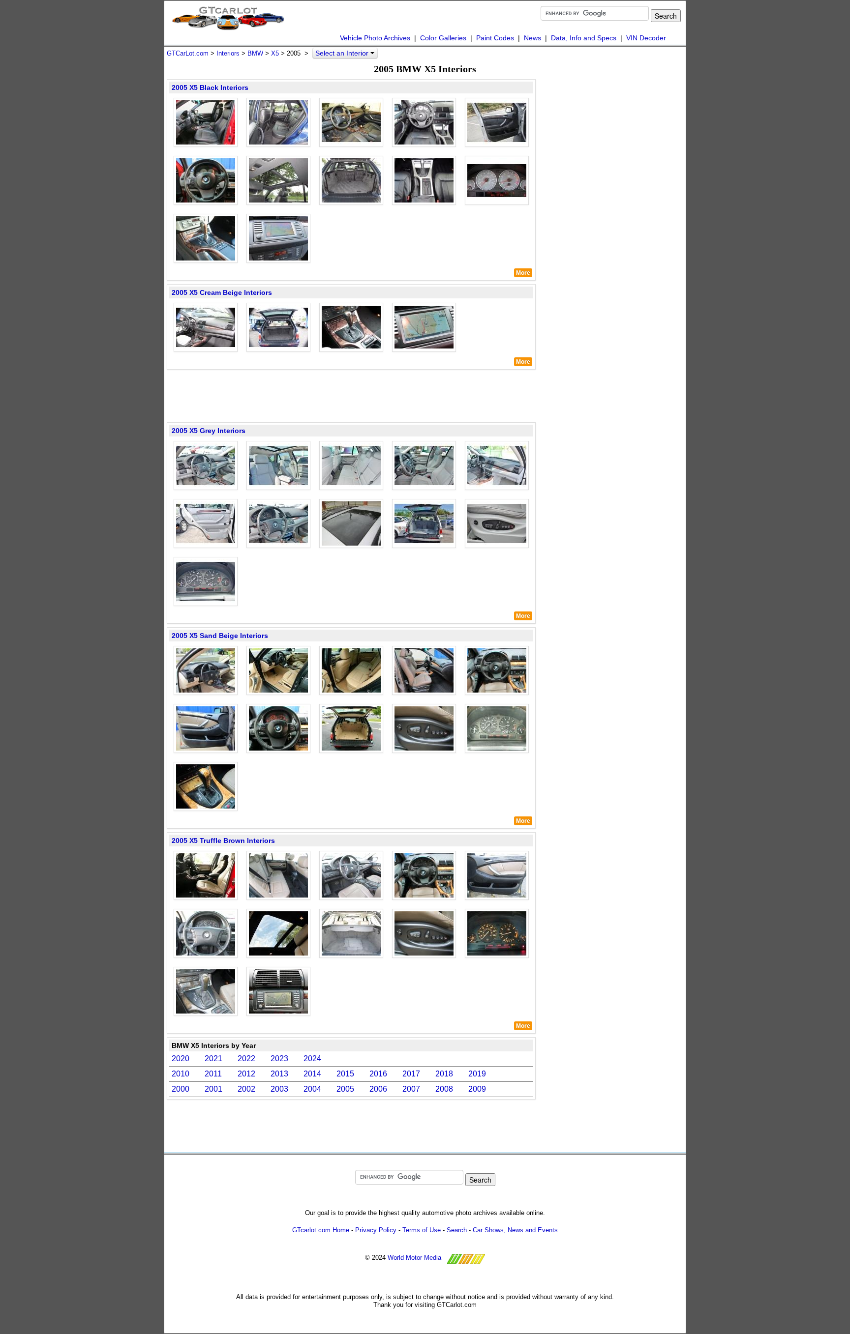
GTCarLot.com (188, 53)
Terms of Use (421, 1230)
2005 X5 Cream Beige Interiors (222, 292)
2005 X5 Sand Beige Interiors (220, 635)
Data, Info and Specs (583, 38)
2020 (180, 1058)
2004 (312, 1089)
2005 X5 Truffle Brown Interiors (223, 840)
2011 (213, 1074)
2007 (411, 1089)
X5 (275, 53)
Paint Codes (495, 38)
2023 (279, 1058)
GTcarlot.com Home (320, 1230)
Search (457, 1230)
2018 (444, 1074)
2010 (180, 1074)
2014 (312, 1074)
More (523, 272)
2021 (213, 1058)
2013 (279, 1074)
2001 (213, 1089)
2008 (444, 1089)
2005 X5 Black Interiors (210, 87)
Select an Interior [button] (342, 53)
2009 (477, 1089)
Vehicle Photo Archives (375, 38)
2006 (378, 1089)
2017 (411, 1074)
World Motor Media (414, 1257)
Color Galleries (443, 38)
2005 (345, 1089)
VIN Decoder (646, 38)
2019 (477, 1074)
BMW (255, 53)
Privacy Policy (375, 1230)
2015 (345, 1074)
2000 (180, 1089)
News (532, 38)
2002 (246, 1089)
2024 (312, 1058)
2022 (246, 1058)
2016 (378, 1074)
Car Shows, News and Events (515, 1230)
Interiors (228, 53)
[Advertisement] (351, 395)
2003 (279, 1089)
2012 (246, 1074)
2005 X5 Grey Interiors (208, 431)
